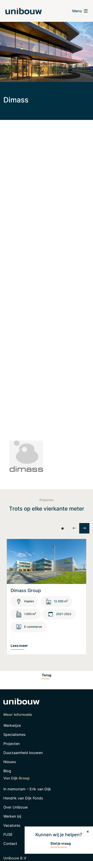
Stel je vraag (60, 843)
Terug (46, 675)
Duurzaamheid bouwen (23, 752)
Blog (7, 771)
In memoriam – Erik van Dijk (27, 789)
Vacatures (11, 825)
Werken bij (12, 816)
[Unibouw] (23, 11)
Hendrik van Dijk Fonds (23, 798)
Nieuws (9, 761)
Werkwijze (12, 725)
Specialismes (14, 734)
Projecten (11, 743)
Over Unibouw (15, 807)
